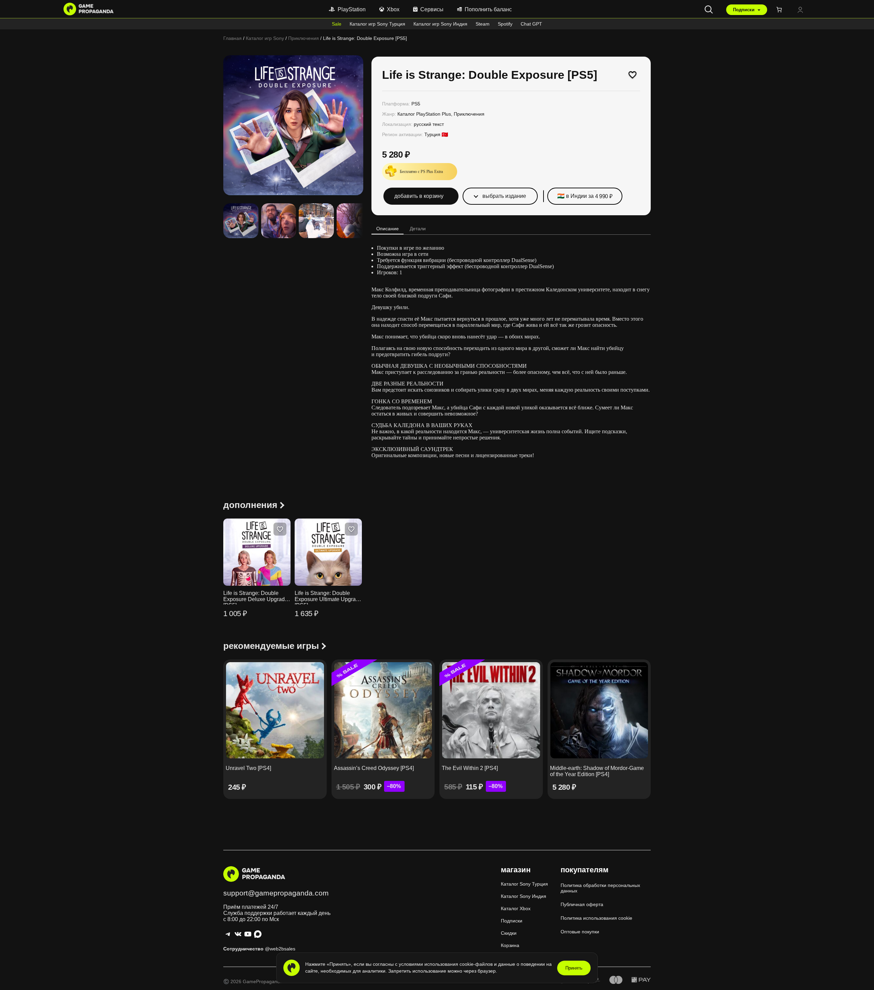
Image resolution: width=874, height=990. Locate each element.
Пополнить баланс (488, 9)
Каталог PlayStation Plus (424, 114)
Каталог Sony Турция (524, 884)
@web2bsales (280, 948)
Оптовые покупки (580, 931)
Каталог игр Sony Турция (377, 24)
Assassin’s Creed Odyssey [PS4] (374, 768)
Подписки (744, 9)
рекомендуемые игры (271, 646)
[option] (278, 220)
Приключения (303, 38)
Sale (336, 24)
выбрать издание (504, 196)
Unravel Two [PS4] (248, 768)
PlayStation (352, 9)
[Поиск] (709, 9)
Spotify (505, 24)
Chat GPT (531, 24)
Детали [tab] (418, 228)
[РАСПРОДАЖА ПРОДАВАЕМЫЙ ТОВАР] (383, 710)
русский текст (429, 124)
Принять (573, 968)
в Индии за (589, 196)
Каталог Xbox (516, 908)
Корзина (510, 945)
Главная (232, 38)
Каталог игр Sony (265, 38)
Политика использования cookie (596, 918)
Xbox (393, 9)
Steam (483, 24)
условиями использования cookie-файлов (446, 964)
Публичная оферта (582, 904)
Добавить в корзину (418, 196)
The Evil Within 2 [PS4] (470, 768)
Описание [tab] (387, 228)
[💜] (632, 74)
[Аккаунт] (800, 10)
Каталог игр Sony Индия (440, 24)
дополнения (250, 505)
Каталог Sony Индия (523, 896)
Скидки (509, 933)
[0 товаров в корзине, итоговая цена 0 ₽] (780, 9)
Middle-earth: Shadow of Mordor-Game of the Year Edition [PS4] (597, 771)
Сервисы (431, 9)
